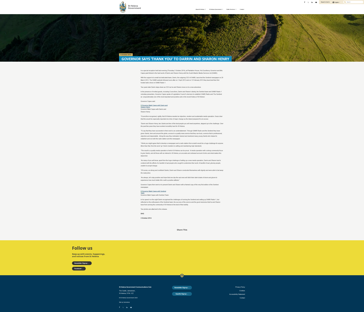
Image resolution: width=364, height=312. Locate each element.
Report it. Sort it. (325, 2)
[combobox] (354, 2)
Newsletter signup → (81, 263)
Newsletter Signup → (181, 288)
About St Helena (200, 9)
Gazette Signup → (182, 294)
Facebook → (78, 269)
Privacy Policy (240, 287)
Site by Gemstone (124, 302)
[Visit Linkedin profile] (312, 2)
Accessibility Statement (237, 294)
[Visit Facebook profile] (304, 2)
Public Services (230, 9)
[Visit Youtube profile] (316, 2)
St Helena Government (215, 9)
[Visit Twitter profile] (308, 2)
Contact (242, 9)
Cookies (242, 290)
